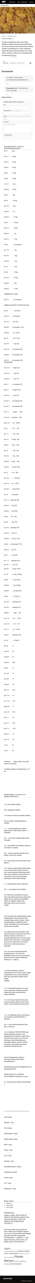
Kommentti (6, 121)
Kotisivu (17, 116)
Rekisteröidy (24, 2)
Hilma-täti (11, 1251)
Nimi (5, 105)
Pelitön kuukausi (26, 1253)
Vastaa (7, 83)
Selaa (19, 2)
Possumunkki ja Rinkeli (9, 1257)
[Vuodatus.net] (8, 1278)
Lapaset (20, 1253)
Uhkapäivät (7, 1264)
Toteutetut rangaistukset (20, 1261)
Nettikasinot (12, 2)
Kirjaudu (31, 2)
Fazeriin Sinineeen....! (8, 38)
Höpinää (15, 1251)
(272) (9, 1205)
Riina (7, 77)
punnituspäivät (16, 1264)
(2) (9, 1203)
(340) (9, 1207)
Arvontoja (6, 1251)
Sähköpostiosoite (12, 110)
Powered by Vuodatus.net (26, 1281)
